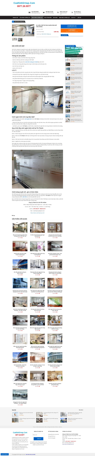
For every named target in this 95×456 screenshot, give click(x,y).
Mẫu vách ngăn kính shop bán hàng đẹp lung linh (37, 328)
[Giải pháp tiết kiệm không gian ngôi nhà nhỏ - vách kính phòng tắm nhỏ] (63, 416)
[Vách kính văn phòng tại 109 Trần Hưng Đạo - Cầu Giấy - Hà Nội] (20, 307)
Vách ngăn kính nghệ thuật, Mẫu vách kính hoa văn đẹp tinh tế (37, 291)
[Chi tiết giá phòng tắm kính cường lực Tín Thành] (39, 416)
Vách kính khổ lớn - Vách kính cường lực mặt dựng (20, 365)
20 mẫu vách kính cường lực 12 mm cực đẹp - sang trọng (37, 365)
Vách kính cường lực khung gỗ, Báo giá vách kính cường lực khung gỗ (55, 291)
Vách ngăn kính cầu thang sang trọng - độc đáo (55, 310)
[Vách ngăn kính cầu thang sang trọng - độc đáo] (55, 307)
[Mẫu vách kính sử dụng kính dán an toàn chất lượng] (20, 325)
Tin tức (73, 17)
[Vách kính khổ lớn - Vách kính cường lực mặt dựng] (20, 362)
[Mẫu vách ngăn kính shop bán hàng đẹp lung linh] (37, 325)
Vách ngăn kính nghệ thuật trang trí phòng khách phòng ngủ (55, 347)
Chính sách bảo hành (40, 426)
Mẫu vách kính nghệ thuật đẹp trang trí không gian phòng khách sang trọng (37, 347)
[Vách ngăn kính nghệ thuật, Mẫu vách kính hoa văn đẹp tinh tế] (37, 288)
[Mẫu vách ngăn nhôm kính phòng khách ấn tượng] (55, 325)
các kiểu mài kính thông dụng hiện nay (72, 55)
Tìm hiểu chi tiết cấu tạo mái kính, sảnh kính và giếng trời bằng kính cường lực (76, 115)
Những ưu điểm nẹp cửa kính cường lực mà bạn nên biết (76, 92)
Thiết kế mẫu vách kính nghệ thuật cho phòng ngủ (20, 254)
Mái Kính (55, 17)
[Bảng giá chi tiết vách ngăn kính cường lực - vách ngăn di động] (20, 399)
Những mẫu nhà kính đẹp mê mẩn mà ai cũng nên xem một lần (76, 106)
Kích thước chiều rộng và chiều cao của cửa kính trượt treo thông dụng (76, 111)
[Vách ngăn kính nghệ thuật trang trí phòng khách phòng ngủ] (55, 344)
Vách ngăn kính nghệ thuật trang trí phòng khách (38, 254)
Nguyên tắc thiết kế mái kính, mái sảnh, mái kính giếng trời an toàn (76, 120)
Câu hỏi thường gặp (51, 438)
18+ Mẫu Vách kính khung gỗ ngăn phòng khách (37, 235)
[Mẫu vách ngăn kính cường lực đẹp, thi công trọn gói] (20, 381)
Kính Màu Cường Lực (64, 17)
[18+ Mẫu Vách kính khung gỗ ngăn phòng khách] (37, 232)
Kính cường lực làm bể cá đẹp (76, 63)
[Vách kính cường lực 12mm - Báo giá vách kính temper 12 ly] (55, 251)
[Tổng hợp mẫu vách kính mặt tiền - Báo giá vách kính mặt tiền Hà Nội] (20, 288)
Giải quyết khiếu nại (51, 436)
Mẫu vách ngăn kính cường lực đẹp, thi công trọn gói (20, 384)
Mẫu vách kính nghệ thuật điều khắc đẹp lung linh (20, 347)
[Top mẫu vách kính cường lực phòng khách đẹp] (55, 381)
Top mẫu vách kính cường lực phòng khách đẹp (55, 384)
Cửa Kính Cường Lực (25, 17)
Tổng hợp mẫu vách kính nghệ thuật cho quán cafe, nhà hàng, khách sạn (55, 236)
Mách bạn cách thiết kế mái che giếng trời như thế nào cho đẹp (76, 68)
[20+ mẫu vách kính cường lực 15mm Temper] (20, 269)
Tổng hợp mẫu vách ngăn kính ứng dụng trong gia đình (37, 272)
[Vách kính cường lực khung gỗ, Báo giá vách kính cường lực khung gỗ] (55, 288)
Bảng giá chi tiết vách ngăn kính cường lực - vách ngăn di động (20, 403)
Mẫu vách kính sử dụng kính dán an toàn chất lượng (20, 328)
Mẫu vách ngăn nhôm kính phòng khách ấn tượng (55, 328)
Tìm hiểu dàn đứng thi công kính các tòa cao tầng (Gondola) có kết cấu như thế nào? (76, 73)
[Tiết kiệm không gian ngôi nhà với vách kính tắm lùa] (15, 422)
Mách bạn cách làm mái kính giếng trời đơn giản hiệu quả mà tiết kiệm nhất (76, 78)
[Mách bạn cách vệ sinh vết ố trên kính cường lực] (15, 416)
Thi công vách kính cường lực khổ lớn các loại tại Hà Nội (55, 365)
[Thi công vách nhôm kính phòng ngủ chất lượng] (37, 307)
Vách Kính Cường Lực (37, 17)
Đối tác (56, 426)
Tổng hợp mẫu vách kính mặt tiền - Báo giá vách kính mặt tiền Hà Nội (20, 291)
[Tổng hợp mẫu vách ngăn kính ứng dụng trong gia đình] (37, 269)
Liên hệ (79, 17)
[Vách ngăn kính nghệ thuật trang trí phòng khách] (37, 251)
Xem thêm (20, 237)
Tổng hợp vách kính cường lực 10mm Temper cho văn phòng (55, 272)
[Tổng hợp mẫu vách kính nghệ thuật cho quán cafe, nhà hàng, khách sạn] (55, 232)
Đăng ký (39, 438)
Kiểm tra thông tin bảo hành (50, 426)
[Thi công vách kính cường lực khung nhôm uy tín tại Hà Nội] (37, 381)
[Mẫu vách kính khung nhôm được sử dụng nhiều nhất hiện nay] (20, 232)
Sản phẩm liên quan (19, 219)
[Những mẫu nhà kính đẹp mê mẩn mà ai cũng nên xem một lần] (63, 422)
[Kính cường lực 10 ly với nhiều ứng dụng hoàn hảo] (39, 422)
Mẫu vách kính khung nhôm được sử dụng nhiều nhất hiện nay (20, 235)
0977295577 (5, 454)
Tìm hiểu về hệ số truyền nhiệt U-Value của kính (76, 59)
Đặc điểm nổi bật (18, 46)
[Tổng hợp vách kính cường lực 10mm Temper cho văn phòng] (55, 269)
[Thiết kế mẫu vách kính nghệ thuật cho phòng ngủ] (20, 251)
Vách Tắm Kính (48, 17)
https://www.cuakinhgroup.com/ (37, 212)
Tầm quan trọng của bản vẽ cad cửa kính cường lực (76, 96)
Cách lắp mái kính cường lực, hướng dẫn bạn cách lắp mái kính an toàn (76, 87)
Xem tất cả (81, 409)
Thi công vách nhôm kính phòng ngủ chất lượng (37, 310)
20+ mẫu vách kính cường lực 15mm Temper (20, 272)
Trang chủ (15, 17)
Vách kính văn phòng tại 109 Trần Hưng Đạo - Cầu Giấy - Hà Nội (20, 310)
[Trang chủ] (13, 21)
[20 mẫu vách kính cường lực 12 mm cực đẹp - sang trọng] (37, 362)
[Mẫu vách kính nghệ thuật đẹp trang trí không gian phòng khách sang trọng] (37, 344)
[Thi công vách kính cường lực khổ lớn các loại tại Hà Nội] (55, 362)
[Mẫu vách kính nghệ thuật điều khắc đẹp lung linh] (20, 344)
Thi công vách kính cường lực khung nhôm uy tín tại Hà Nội (37, 384)
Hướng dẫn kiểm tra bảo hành (53, 434)
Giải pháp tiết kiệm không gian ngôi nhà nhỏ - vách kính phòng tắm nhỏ (75, 413)
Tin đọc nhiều (70, 46)
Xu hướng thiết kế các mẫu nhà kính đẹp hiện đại (76, 101)
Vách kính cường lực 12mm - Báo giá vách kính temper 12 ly (55, 254)
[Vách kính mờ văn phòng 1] (23, 36)
